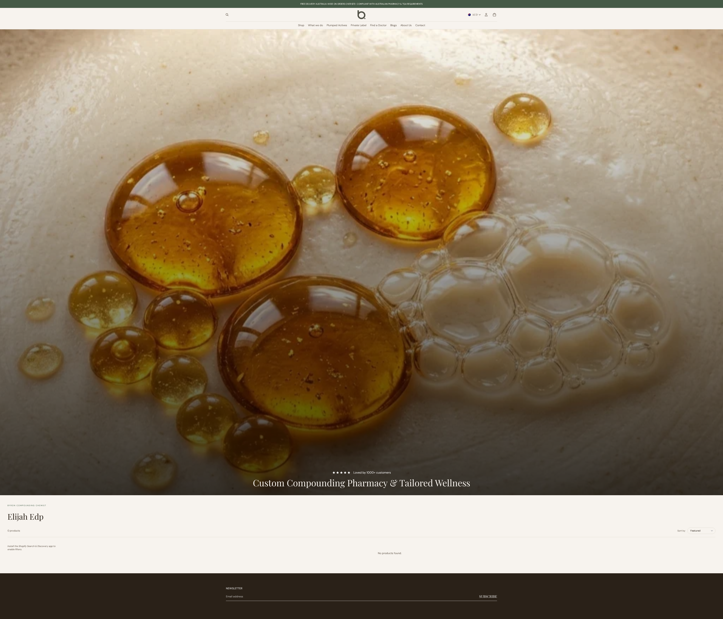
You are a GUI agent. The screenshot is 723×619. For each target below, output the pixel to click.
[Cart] (494, 15)
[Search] (227, 15)
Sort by (681, 530)
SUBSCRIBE (488, 596)
